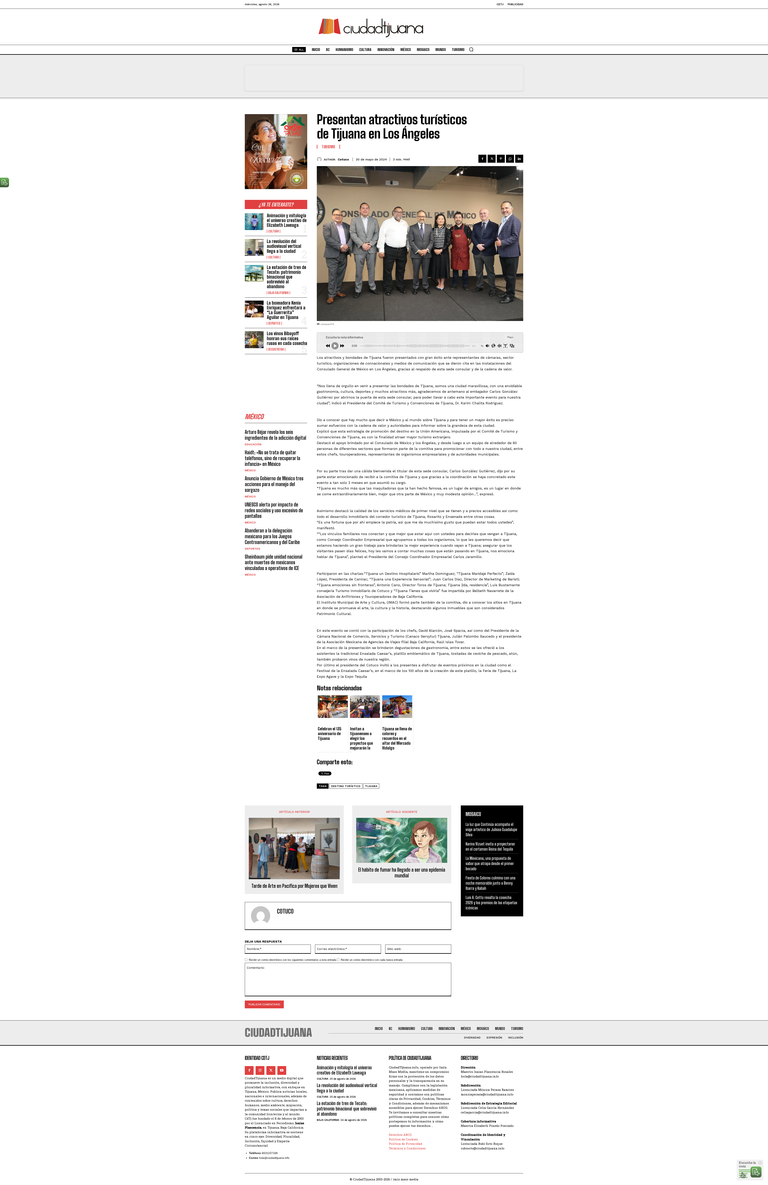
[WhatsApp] (510, 159)
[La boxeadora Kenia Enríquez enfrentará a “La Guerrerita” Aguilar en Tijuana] (254, 309)
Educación (253, 444)
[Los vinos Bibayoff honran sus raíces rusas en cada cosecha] (254, 339)
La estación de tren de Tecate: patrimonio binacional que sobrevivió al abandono (286, 277)
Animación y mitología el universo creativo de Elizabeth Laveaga (287, 220)
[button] (471, 49)
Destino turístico (346, 786)
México (250, 470)
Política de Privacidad (405, 1144)
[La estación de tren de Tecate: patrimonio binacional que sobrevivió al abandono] (254, 273)
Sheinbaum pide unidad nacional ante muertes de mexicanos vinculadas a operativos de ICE (273, 562)
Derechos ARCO (400, 1135)
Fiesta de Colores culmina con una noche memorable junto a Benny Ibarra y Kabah (490, 883)
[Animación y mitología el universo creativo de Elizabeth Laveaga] (254, 221)
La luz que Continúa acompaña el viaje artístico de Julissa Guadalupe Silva (491, 829)
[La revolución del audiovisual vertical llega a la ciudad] (254, 247)
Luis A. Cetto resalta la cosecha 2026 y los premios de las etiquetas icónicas (491, 902)
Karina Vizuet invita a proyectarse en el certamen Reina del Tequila (490, 846)
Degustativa (276, 349)
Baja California (278, 292)
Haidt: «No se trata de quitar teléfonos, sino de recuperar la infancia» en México (272, 458)
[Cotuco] (320, 159)
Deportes (274, 323)
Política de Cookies (403, 1139)
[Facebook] (482, 159)
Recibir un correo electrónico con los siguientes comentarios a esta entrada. (293, 959)
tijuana (371, 786)
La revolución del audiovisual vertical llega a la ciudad (284, 246)
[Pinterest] (501, 159)
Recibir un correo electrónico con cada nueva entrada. (372, 959)
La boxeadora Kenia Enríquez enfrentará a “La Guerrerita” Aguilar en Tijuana (286, 310)
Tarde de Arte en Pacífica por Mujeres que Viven (294, 886)
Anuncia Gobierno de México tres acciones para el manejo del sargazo (274, 484)
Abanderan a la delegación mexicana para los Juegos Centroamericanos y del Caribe (272, 536)
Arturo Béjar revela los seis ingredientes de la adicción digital (275, 435)
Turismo (328, 147)
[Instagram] (260, 1070)
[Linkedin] (519, 159)
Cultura (273, 231)
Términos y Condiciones (407, 1148)
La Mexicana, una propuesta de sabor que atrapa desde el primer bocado (490, 863)
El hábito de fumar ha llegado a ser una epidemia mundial (401, 872)
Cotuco (343, 159)
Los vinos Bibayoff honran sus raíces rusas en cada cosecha (287, 338)
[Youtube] (281, 1070)
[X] (492, 159)
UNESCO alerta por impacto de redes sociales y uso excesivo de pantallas (274, 510)
